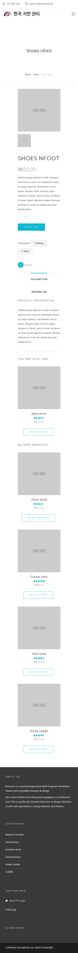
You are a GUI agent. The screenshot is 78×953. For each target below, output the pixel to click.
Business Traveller (14, 835)
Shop (36, 74)
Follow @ (10, 910)
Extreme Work (13, 850)
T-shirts (25, 251)
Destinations (12, 842)
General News (12, 857)
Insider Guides (12, 865)
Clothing (39, 243)
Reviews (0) (39, 292)
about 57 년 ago (17, 901)
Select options (38, 517)
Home (28, 74)
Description (39, 279)
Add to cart (31, 227)
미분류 (9, 872)
